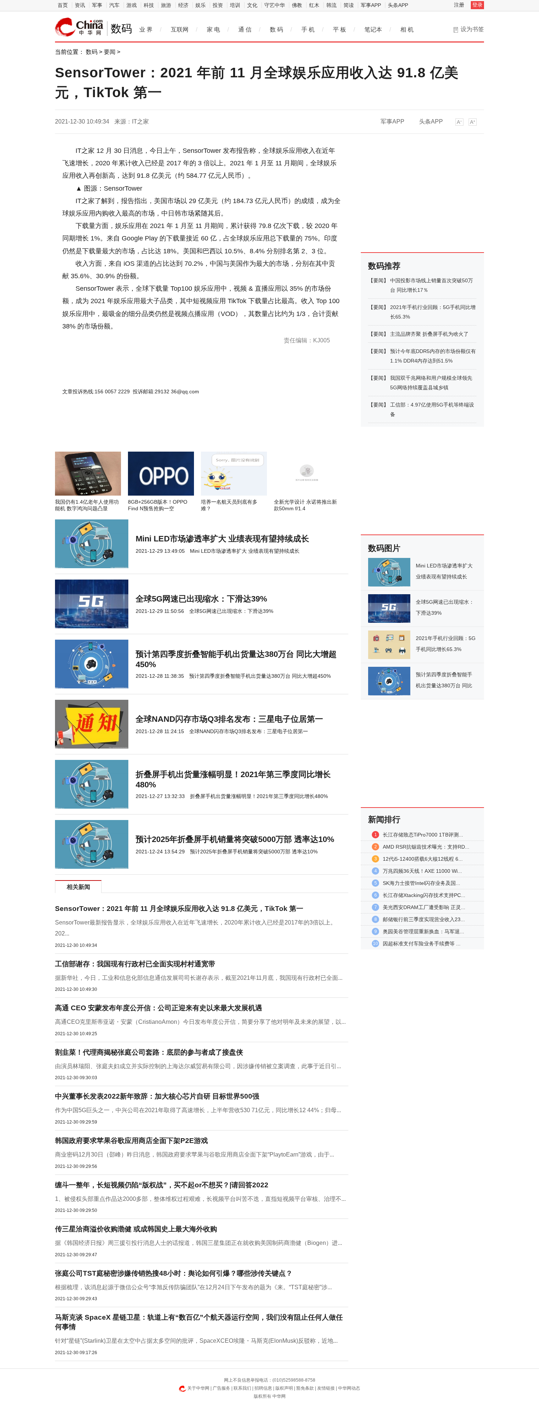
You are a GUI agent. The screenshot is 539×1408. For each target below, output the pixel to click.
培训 (235, 5)
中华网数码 (79, 27)
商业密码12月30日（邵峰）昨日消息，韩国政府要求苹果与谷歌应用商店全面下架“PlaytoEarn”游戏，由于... (194, 1154)
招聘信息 (263, 1388)
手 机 (308, 29)
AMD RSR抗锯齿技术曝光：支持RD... (426, 847)
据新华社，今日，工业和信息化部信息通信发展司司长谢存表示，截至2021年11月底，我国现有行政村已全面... (198, 978)
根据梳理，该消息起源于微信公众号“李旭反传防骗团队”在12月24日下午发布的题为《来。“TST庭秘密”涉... (193, 1287)
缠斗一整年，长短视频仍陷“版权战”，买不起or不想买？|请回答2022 (161, 1185)
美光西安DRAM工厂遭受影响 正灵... (424, 907)
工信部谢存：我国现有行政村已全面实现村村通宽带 (135, 964)
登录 (477, 5)
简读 (349, 5)
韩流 (331, 5)
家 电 (213, 29)
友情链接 (326, 1388)
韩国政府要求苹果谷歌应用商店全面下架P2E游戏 (131, 1140)
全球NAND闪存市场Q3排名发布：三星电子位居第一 (229, 719)
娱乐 (200, 5)
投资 (218, 5)
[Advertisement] (179, 431)
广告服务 (221, 1388)
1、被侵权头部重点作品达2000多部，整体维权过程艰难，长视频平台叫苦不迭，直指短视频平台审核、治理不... (200, 1199)
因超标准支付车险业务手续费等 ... (422, 943)
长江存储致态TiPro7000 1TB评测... (423, 835)
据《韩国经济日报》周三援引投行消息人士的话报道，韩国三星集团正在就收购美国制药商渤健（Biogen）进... (198, 1243)
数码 (92, 52)
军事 (97, 5)
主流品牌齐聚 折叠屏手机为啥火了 (429, 334)
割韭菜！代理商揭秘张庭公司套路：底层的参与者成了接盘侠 (149, 1052)
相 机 (407, 29)
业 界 (146, 29)
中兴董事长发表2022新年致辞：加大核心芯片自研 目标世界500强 (157, 1096)
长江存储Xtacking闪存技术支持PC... (424, 895)
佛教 (297, 5)
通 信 (245, 29)
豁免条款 (305, 1388)
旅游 (166, 5)
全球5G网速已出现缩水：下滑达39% (201, 598)
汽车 (114, 5)
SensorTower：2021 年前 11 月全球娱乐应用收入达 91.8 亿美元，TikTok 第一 (179, 908)
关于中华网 (198, 1388)
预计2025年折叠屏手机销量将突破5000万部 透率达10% (235, 839)
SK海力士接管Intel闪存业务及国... (421, 883)
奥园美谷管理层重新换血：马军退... (423, 931)
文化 (252, 5)
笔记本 (373, 29)
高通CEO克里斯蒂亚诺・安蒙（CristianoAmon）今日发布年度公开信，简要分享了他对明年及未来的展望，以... (200, 1022)
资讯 (80, 5)
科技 (149, 5)
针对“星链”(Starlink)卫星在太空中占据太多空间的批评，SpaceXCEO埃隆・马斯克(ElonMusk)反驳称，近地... (196, 1341)
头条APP (398, 5)
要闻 (109, 52)
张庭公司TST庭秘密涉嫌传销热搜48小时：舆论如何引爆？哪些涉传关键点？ (174, 1273)
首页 (63, 5)
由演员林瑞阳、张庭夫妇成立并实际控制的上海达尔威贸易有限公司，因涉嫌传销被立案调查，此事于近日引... (198, 1066)
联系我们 (242, 1388)
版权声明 (284, 1388)
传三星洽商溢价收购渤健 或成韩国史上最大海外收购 (136, 1229)
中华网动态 (349, 1388)
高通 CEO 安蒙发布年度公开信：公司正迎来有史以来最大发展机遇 (158, 1008)
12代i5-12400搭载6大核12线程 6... (423, 859)
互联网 (179, 29)
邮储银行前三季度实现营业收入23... (424, 919)
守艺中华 (274, 5)
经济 (183, 5)
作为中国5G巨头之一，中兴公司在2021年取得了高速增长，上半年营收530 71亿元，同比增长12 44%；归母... (198, 1110)
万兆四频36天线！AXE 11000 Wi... (422, 871)
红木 (314, 5)
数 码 (276, 29)
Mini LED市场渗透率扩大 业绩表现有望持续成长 (222, 538)
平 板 (339, 29)
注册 (459, 5)
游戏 (131, 5)
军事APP (371, 5)
